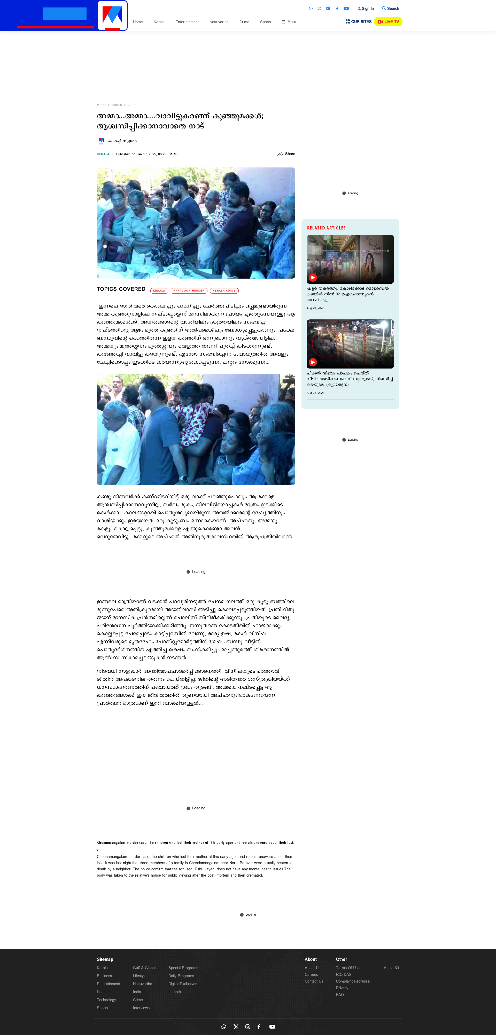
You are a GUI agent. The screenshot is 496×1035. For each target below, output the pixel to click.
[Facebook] (337, 8)
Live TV (392, 22)
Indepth (174, 992)
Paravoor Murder (189, 291)
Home (138, 22)
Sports (265, 22)
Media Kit (391, 968)
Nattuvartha (219, 22)
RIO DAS (344, 974)
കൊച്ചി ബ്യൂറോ (122, 141)
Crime (244, 22)
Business (104, 976)
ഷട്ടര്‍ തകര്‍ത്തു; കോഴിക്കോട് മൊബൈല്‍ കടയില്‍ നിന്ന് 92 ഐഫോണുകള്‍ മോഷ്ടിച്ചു (348, 294)
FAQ (340, 995)
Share (290, 154)
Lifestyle (139, 976)
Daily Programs (181, 976)
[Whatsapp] (310, 8)
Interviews (141, 1008)
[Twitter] (319, 8)
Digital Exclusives (182, 984)
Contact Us (314, 981)
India (137, 992)
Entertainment (187, 22)
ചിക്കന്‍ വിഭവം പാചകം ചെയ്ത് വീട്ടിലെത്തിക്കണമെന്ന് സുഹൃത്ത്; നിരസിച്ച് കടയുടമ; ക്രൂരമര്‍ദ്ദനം (350, 379)
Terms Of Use (348, 968)
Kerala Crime (224, 291)
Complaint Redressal (353, 981)
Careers (311, 974)
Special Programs (183, 968)
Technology (106, 1000)
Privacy (342, 988)
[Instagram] (328, 8)
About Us (312, 968)
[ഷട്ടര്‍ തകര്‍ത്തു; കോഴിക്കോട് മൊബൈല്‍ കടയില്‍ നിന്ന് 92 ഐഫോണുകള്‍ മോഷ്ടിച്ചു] (350, 259)
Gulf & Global (144, 968)
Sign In (368, 8)
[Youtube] (346, 8)
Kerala (159, 22)
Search (393, 8)
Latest (132, 105)
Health (102, 992)
